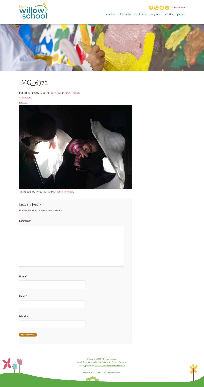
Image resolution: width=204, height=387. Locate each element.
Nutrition (169, 14)
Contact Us (100, 372)
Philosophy (125, 14)
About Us (110, 14)
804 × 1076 (56, 93)
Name (23, 276)
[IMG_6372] (75, 187)
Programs (155, 14)
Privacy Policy (88, 372)
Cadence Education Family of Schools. (109, 366)
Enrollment (140, 14)
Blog (183, 8)
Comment (25, 221)
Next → (23, 102)
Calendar (175, 8)
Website (23, 316)
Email (23, 296)
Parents (181, 14)
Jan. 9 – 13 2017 (72, 93)
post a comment (64, 191)
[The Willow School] (38, 10)
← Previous (25, 97)
